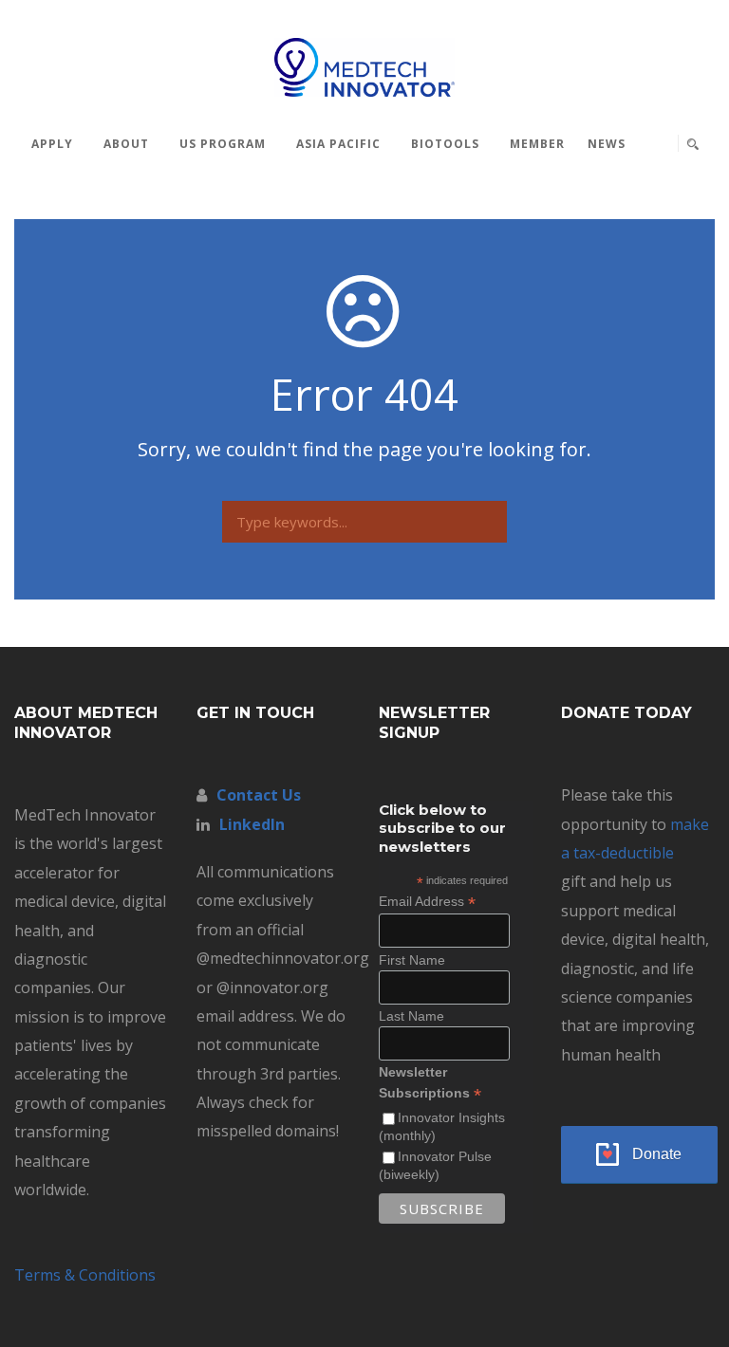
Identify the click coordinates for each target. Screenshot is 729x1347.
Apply (52, 144)
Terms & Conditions (85, 1274)
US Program (222, 144)
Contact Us (258, 794)
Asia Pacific (338, 144)
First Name (412, 960)
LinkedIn (252, 824)
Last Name (411, 1016)
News (607, 144)
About (126, 144)
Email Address (427, 902)
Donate (657, 1154)
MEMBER (537, 144)
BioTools (445, 144)
